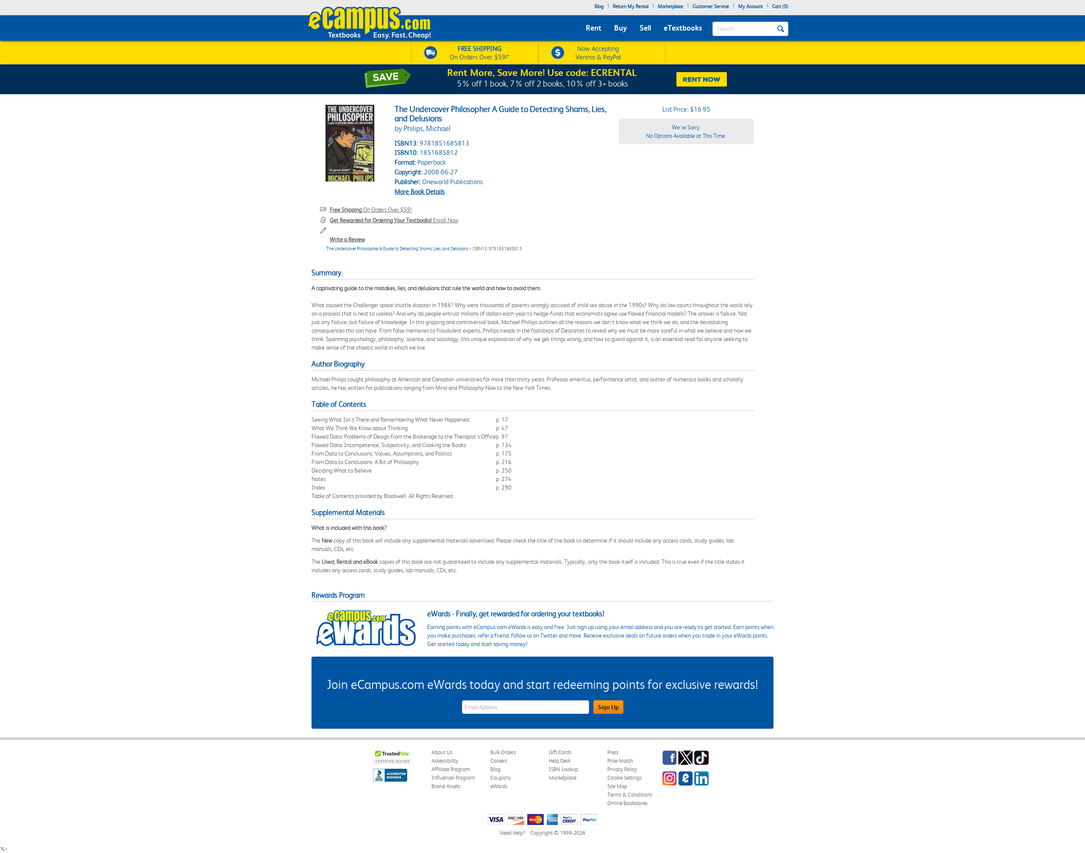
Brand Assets (445, 786)
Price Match (620, 761)
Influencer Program (453, 778)
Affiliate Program (450, 769)
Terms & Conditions (629, 794)
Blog (599, 6)
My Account (750, 6)
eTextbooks (683, 27)
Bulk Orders (503, 752)
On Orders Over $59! (371, 209)
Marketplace (670, 6)
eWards (498, 786)
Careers (498, 761)
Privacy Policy (622, 769)
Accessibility (444, 761)
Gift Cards (560, 752)
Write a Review (347, 239)
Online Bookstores (627, 803)
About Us (442, 752)
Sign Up (608, 707)
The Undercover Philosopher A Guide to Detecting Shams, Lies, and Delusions (397, 249)
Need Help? (512, 833)
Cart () (780, 6)
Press (612, 752)
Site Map (617, 786)
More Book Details (420, 191)
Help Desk (559, 761)
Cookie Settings (624, 778)
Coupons (500, 778)
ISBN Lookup (563, 769)
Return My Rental (630, 6)
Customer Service (711, 6)
